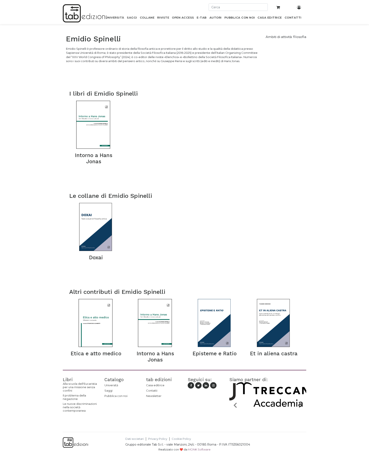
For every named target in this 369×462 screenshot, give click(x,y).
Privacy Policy (157, 438)
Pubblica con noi (115, 396)
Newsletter (153, 396)
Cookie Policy (181, 438)
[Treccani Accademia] (268, 415)
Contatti (151, 390)
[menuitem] (115, 18)
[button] (235, 405)
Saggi (108, 390)
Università (111, 385)
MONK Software (199, 449)
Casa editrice (155, 385)
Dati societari (134, 438)
